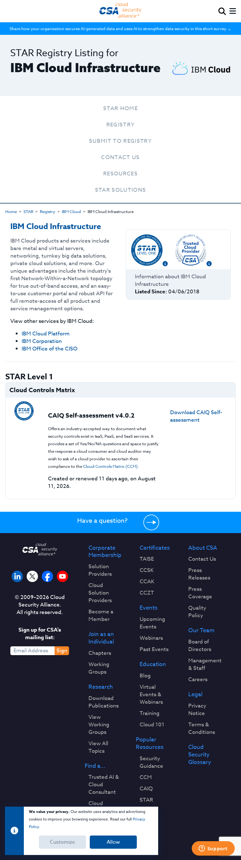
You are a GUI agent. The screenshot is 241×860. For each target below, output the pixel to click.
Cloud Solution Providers (100, 593)
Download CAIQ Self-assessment (196, 416)
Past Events (154, 649)
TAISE (147, 559)
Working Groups (98, 668)
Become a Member (100, 615)
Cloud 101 (152, 725)
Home (11, 211)
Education (153, 664)
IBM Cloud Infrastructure (55, 226)
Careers (197, 679)
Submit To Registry (120, 141)
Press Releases (199, 574)
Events (149, 608)
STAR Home (120, 108)
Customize (62, 842)
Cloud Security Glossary (199, 755)
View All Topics (98, 747)
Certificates (155, 548)
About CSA (202, 548)
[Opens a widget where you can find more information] (213, 849)
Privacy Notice (197, 709)
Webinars (151, 638)
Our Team (201, 630)
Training (149, 713)
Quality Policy (197, 611)
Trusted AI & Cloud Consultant (103, 784)
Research (100, 687)
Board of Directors (199, 645)
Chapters (99, 653)
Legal (195, 694)
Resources (120, 174)
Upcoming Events (152, 623)
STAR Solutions (120, 190)
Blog (145, 676)
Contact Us (120, 157)
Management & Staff (205, 664)
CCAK (147, 581)
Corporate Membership (104, 551)
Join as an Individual (101, 638)
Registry (120, 125)
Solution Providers (100, 570)
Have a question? (102, 520)
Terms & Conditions (201, 728)
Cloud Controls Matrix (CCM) (110, 466)
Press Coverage (200, 593)
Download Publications (103, 702)
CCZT (147, 593)
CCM (146, 777)
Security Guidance (151, 762)
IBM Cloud (71, 211)
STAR (28, 211)
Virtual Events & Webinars (151, 694)
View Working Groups (98, 724)
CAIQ (146, 789)
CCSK (147, 570)
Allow (113, 842)
